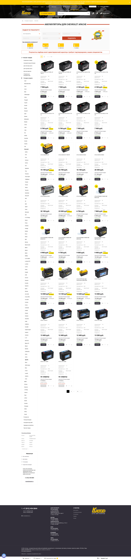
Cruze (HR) (27, 296)
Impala (26, 272)
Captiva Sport (28, 329)
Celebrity (27, 324)
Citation (26, 316)
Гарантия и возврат (27, 464)
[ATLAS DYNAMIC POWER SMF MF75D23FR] (65, 231)
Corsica (26, 302)
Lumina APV (27, 261)
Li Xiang (26, 389)
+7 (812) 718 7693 (54, 514)
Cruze (26, 370)
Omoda (25, 403)
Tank (25, 395)
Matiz (26, 253)
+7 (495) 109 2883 (54, 524)
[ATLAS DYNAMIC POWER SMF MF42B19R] (47, 231)
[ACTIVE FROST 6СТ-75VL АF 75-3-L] (47, 107)
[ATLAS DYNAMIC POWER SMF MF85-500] (83, 231)
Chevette (27, 318)
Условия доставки (77, 512)
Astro (26, 354)
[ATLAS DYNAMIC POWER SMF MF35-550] (101, 190)
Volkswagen (26, 94)
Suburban (27, 193)
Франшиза (54, 6)
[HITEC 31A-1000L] (101, 314)
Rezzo (26, 220)
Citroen (25, 384)
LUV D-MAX (27, 258)
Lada (25, 127)
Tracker (26, 182)
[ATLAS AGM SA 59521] (47, 190)
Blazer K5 (27, 343)
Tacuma (26, 190)
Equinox (26, 285)
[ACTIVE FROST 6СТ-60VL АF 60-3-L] (83, 65)
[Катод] (104, 510)
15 (77, 391)
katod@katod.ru (29, 481)
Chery (25, 411)
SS (25, 201)
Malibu (26, 255)
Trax (26, 171)
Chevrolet (36, 20)
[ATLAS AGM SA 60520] (65, 190)
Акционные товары (28, 60)
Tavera (26, 184)
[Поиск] (88, 13)
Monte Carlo (27, 244)
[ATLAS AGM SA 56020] (83, 148)
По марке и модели (29, 20)
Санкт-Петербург (74, 6)
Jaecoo (25, 392)
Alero (26, 362)
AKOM (22, 444)
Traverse (27, 173)
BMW (25, 381)
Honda (25, 141)
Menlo (26, 250)
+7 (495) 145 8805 (54, 520)
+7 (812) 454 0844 (29, 478)
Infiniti (25, 135)
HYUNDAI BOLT (32, 438)
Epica (26, 288)
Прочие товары (27, 428)
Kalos (26, 269)
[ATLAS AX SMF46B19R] (83, 190)
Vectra (26, 163)
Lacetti (26, 373)
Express (26, 280)
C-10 (26, 337)
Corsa (26, 305)
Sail (25, 214)
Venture (26, 160)
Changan (26, 406)
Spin (26, 204)
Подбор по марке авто (36, 549)
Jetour (25, 398)
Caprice (26, 332)
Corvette (27, 299)
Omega (26, 228)
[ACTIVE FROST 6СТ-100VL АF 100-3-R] (65, 65)
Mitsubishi (26, 119)
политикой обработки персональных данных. (74, 3)
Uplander (27, 168)
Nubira (26, 231)
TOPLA (22, 442)
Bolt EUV (27, 340)
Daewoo (26, 387)
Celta (26, 321)
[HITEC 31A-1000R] (47, 355)
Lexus (25, 124)
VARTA (30, 442)
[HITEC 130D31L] (65, 314)
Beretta (26, 348)
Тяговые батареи (27, 419)
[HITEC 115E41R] (47, 314)
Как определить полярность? (30, 42)
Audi (25, 80)
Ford (25, 86)
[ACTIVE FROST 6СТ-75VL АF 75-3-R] (65, 107)
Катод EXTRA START (32, 436)
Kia (25, 132)
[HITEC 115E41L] (101, 272)
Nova (26, 234)
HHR (26, 275)
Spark (26, 206)
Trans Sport (27, 176)
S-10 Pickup (27, 217)
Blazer (26, 346)
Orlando (26, 225)
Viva (26, 157)
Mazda (25, 121)
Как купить (75, 510)
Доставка (25, 459)
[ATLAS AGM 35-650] (47, 148)
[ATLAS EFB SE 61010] (65, 272)
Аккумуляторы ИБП (28, 422)
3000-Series (27, 365)
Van (26, 165)
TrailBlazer (27, 179)
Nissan (25, 116)
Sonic (26, 209)
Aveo (26, 378)
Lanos (26, 266)
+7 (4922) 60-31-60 (55, 535)
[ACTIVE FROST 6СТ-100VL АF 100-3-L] (47, 65)
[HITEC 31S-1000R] (65, 355)
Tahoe (26, 187)
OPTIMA (31, 440)
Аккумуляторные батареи (29, 63)
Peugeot (26, 100)
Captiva (26, 376)
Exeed (25, 400)
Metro (26, 247)
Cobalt (26, 310)
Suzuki (25, 105)
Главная (23, 21)
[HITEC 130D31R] (83, 314)
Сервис (42, 6)
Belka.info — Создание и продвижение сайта (31, 553)
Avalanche (27, 351)
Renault (26, 111)
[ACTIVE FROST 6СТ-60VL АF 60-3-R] (101, 65)
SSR (26, 198)
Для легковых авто (28, 65)
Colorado (27, 307)
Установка (25, 462)
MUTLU (23, 440)
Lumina (26, 264)
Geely (25, 408)
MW (26, 239)
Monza (26, 242)
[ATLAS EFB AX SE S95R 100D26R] (47, 272)
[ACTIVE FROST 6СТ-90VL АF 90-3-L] (83, 107)
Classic (26, 313)
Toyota (25, 102)
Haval (25, 414)
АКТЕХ (30, 444)
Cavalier (26, 327)
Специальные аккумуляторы (27, 74)
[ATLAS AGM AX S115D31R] (65, 148)
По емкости (26, 417)
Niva (26, 368)
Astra (26, 357)
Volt (26, 154)
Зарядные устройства (28, 425)
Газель (25, 143)
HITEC (22, 438)
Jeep (25, 130)
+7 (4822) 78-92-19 (55, 540)
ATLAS (22, 435)
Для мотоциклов (27, 71)
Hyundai (26, 138)
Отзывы (48, 6)
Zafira (26, 152)
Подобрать (72, 38)
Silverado (27, 212)
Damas (26, 291)
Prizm (26, 223)
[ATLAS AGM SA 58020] (101, 148)
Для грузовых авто (28, 68)
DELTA (22, 446)
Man (25, 91)
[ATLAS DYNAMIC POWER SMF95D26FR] (101, 231)
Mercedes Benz (27, 83)
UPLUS (30, 446)
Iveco (25, 89)
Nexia (26, 236)
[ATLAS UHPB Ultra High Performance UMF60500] (83, 272)
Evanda (26, 283)
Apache (26, 359)
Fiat (25, 146)
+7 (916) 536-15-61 (55, 529)
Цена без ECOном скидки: (46, 90)
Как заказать (26, 456)
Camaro (26, 335)
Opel (25, 113)
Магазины (28, 6)
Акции (22, 6)
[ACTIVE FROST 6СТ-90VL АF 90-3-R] (101, 107)
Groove (26, 277)
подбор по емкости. (46, 549)
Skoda (25, 108)
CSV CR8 (27, 294)
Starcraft (27, 195)
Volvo (25, 97)
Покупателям (35, 6)
